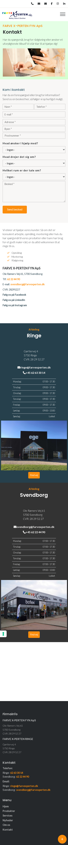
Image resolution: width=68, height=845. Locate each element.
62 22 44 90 (13, 279)
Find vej (34, 475)
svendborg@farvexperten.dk (27, 284)
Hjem (6, 806)
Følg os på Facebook (14, 294)
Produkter (9, 811)
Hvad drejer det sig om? (19, 156)
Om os (6, 825)
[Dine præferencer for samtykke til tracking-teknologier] (3, 633)
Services (7, 815)
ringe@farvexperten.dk (35, 367)
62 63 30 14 (16, 772)
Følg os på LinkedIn (14, 299)
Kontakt (8, 829)
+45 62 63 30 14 (35, 372)
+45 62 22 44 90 (35, 532)
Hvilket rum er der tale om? (22, 170)
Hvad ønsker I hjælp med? (20, 143)
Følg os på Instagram (15, 305)
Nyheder (8, 820)
